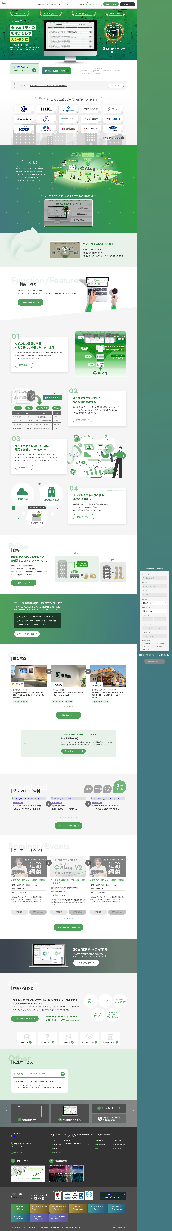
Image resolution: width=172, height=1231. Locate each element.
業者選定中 (147, 646)
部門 (143, 582)
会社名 (144, 574)
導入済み (159, 646)
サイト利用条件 (15, 1227)
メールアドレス (146, 624)
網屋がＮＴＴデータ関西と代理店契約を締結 (45, 86)
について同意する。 (156, 655)
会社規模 (144, 607)
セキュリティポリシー (29, 1227)
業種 (143, 599)
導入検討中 (160, 643)
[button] (88, 672)
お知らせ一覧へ (115, 86)
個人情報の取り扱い (149, 655)
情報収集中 (147, 643)
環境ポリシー (55, 1227)
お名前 (144, 616)
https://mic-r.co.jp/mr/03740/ (87, 71)
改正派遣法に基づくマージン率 (71, 1227)
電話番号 (144, 632)
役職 (143, 591)
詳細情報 (19, 912)
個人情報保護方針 (43, 1227)
